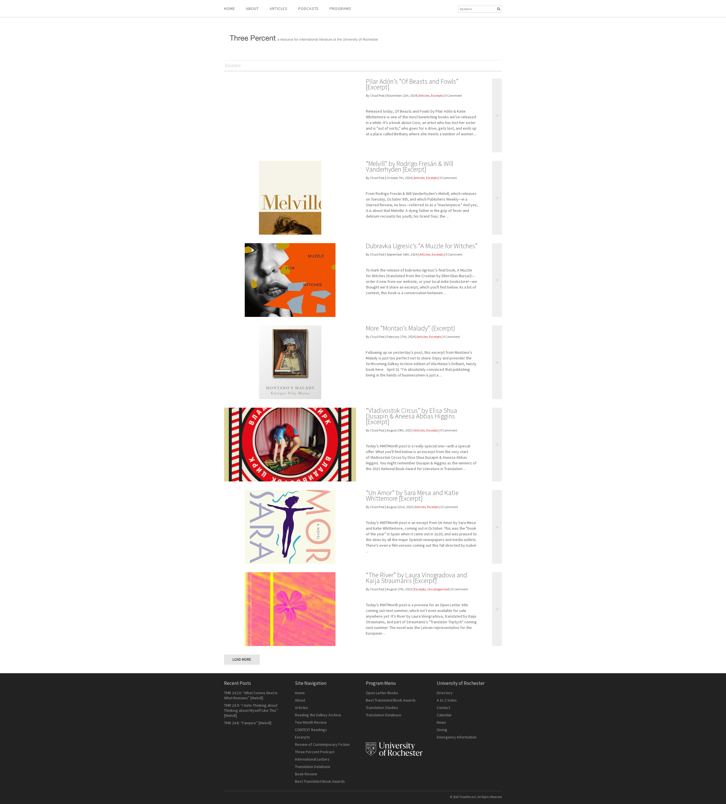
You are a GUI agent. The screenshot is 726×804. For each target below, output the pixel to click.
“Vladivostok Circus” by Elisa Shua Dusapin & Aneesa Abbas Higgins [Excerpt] (411, 416)
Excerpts (437, 95)
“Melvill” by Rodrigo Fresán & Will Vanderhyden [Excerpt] (409, 166)
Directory (445, 692)
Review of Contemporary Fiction (322, 744)
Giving (442, 729)
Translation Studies (382, 707)
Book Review (306, 773)
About (252, 8)
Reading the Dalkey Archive (318, 714)
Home (229, 8)
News (441, 722)
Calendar (444, 714)
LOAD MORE (242, 659)
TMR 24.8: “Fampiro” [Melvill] (247, 722)
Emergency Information (456, 737)
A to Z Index (447, 700)
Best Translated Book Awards (320, 781)
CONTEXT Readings (311, 729)
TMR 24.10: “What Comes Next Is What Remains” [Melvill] (251, 695)
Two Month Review (311, 722)
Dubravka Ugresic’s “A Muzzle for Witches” (421, 245)
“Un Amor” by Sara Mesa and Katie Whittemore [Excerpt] (412, 495)
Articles (424, 95)
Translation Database (312, 766)
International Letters (312, 759)
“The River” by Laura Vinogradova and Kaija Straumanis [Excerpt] (416, 578)
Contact (443, 707)
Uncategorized (438, 589)
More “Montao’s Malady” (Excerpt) (410, 328)
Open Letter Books (382, 692)
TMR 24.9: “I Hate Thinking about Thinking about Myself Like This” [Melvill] (251, 710)
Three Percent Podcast (314, 751)
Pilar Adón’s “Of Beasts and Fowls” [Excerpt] (412, 84)
